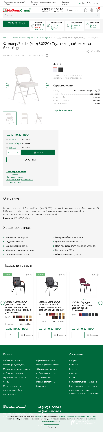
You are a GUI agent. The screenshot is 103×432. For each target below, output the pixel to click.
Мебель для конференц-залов (16, 369)
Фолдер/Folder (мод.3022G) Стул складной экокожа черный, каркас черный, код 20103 (60, 70)
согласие (39, 416)
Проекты (54, 29)
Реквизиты (74, 369)
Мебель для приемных (13, 373)
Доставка (74, 29)
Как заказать (75, 25)
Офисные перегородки (46, 369)
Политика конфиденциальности (83, 386)
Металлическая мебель (13, 386)
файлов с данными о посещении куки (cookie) (77, 416)
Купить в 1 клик (30, 160)
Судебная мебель (44, 377)
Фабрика (54, 25)
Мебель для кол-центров (47, 373)
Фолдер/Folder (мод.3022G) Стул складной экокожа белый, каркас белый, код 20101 (55, 70)
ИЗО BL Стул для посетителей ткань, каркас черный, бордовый (82, 306)
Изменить (39, 29)
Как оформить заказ (16, 172)
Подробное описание (62, 110)
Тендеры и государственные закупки (43, 3)
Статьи (72, 377)
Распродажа (41, 386)
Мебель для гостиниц (45, 382)
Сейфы (6, 382)
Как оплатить (12, 174)
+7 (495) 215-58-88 (51, 9)
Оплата (73, 27)
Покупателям (76, 23)
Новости (73, 373)
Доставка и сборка (14, 177)
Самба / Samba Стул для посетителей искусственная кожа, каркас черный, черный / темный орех (18, 307)
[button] (6, 85)
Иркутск (12, 147)
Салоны (93, 25)
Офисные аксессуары (45, 360)
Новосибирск (15, 143)
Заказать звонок (73, 10)
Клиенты (54, 27)
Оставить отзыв (13, 182)
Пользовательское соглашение (83, 382)
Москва (12, 139)
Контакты (94, 23)
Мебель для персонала (13, 360)
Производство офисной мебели (14, 3)
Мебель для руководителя (14, 365)
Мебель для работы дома (47, 365)
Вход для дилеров (65, 3)
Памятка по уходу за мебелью (19, 180)
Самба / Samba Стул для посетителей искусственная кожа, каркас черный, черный (51, 305)
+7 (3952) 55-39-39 (55, 11)
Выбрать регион (39, 24)
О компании (56, 23)
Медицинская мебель (12, 390)
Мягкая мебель (9, 395)
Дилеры (93, 27)
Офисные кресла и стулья (14, 377)
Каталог (7, 354)
